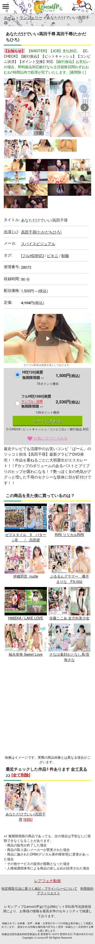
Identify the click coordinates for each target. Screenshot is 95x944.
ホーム (9, 17)
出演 (11, 231)
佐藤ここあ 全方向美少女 (69, 617)
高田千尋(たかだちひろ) (41, 232)
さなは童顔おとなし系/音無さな (69, 657)
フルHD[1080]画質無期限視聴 (36, 401)
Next (85, 107)
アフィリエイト (48, 892)
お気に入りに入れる (50, 438)
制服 (65, 255)
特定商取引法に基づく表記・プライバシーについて (39, 888)
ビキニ (52, 255)
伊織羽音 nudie (25, 576)
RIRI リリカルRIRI (69, 534)
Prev (10, 107)
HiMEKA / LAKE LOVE (25, 617)
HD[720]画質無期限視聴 (33, 374)
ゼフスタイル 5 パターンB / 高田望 (25, 537)
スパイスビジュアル (38, 243)
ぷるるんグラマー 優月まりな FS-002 (69, 579)
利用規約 (86, 888)
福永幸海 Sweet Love (26, 654)
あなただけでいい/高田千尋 (26, 816)
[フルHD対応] (32, 255)
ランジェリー (31, 17)
